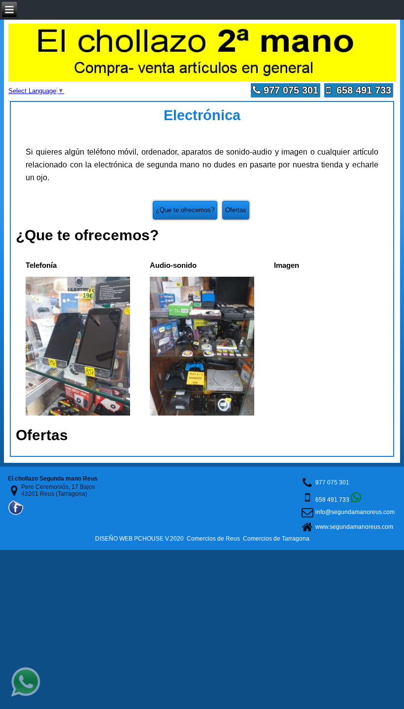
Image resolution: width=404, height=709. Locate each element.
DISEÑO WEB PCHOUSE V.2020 (139, 538)
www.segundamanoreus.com (354, 526)
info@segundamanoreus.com (355, 512)
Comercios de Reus (213, 538)
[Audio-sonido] (202, 413)
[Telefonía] (78, 413)
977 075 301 (289, 90)
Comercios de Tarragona (276, 538)
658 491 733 (361, 90)
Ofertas (235, 210)
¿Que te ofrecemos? (185, 210)
